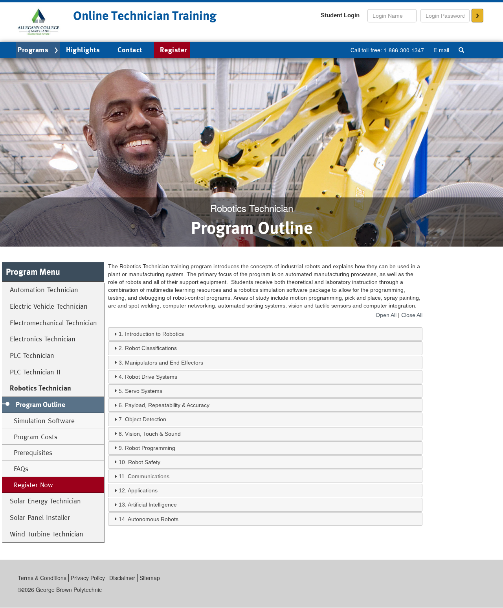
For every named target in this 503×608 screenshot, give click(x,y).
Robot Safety (144, 462)
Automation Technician (44, 290)
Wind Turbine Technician (46, 534)
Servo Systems (143, 391)
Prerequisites (33, 452)
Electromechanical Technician (53, 323)
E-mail (441, 50)
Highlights (83, 50)
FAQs (21, 468)
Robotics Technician (40, 388)
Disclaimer (122, 578)
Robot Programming (150, 448)
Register (173, 50)
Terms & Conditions (42, 578)
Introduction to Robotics (154, 334)
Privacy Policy (88, 578)
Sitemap (150, 578)
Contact (129, 50)
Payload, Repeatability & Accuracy (167, 405)
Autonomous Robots (153, 519)
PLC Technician (32, 355)
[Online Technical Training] (38, 21)
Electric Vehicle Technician (49, 306)
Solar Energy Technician (45, 501)
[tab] (265, 334)
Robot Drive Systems (151, 377)
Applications (143, 490)
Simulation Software (44, 420)
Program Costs (35, 437)
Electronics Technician (42, 339)
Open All (386, 315)
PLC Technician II (35, 372)
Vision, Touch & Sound (153, 434)
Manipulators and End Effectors (164, 362)
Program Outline (40, 404)
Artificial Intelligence (152, 504)
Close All (411, 315)
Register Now (33, 485)
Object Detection (145, 419)
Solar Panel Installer (40, 517)
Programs (33, 50)
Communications (148, 476)
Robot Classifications (151, 348)
